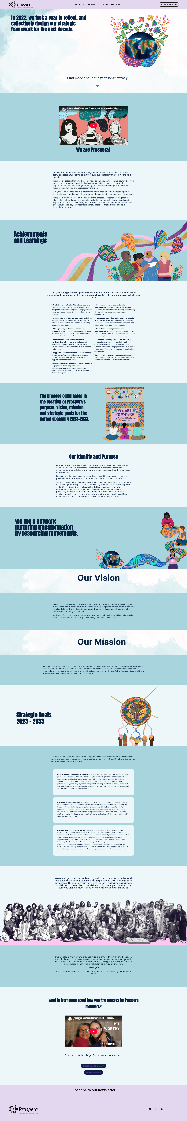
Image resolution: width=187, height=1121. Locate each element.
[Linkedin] (149, 1109)
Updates (105, 4)
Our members (92, 4)
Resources (115, 4)
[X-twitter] (155, 1109)
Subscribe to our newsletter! (93, 1090)
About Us (78, 4)
